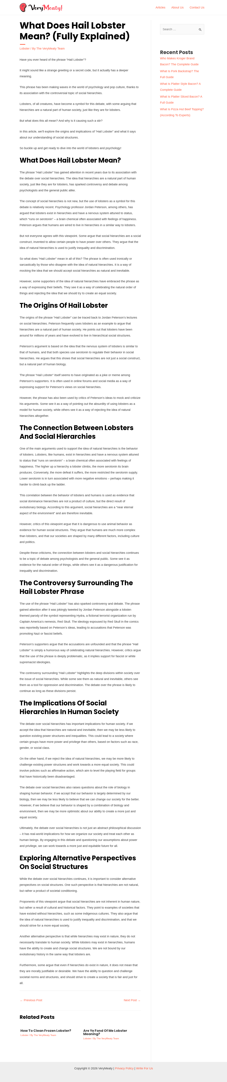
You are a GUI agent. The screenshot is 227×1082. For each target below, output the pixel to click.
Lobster (25, 48)
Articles (160, 7)
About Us (177, 7)
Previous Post (31, 1000)
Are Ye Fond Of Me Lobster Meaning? (105, 1032)
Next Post (132, 1000)
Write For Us (144, 1068)
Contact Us (197, 7)
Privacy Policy (124, 1068)
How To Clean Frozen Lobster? (45, 1030)
